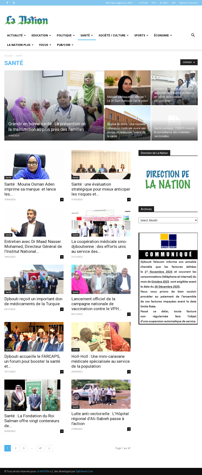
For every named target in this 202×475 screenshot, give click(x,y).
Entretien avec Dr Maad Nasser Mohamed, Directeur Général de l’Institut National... (33, 246)
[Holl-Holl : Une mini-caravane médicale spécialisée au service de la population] (101, 336)
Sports (139, 35)
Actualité (15, 35)
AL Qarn (164, 2)
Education (40, 35)
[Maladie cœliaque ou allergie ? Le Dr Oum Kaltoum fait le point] (127, 87)
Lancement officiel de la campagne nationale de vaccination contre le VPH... (96, 304)
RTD (154, 2)
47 (40, 448)
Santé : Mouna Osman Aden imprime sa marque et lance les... (30, 189)
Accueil (8, 55)
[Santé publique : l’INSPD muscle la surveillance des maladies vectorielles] (174, 123)
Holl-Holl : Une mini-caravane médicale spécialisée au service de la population (100, 361)
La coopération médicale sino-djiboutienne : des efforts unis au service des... (99, 246)
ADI (174, 2)
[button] (193, 36)
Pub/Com (63, 45)
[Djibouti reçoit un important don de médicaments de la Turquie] (34, 279)
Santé (85, 35)
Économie (161, 35)
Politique (64, 35)
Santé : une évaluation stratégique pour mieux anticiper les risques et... (100, 189)
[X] (14, 3)
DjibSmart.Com (84, 471)
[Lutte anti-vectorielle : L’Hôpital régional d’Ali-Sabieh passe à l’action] (101, 394)
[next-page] (49, 448)
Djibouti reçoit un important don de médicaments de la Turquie (33, 301)
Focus (43, 45)
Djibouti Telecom (188, 2)
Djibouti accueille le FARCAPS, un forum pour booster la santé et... (32, 361)
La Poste (143, 2)
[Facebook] (7, 3)
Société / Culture (112, 35)
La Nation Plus (18, 45)
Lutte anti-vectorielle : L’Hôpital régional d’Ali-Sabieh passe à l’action (100, 418)
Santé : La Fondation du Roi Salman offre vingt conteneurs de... (31, 421)
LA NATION (43, 471)
